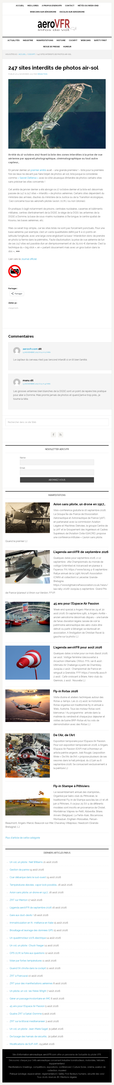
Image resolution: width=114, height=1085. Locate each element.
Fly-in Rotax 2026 (65, 691)
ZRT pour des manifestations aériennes (31, 983)
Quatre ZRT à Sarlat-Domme (26, 1013)
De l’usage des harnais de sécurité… (28, 1036)
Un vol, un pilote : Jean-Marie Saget (29, 1028)
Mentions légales (69, 1077)
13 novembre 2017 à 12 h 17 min (36, 352)
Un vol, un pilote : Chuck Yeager (27, 945)
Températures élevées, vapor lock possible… (33, 884)
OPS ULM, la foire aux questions (27, 953)
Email (22, 468)
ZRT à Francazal (19, 975)
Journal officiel (29, 259)
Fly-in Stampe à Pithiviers (71, 786)
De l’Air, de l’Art (64, 735)
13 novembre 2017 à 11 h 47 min (36, 384)
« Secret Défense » (28, 177)
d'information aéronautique (29, 1054)
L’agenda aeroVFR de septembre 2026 (81, 552)
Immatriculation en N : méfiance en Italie (31, 922)
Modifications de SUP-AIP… (24, 1044)
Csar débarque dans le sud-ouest (28, 877)
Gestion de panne (19, 869)
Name (23, 458)
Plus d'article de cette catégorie (22, 837)
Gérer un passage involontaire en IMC (30, 998)
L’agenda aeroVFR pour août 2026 (77, 647)
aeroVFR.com (49, 1054)
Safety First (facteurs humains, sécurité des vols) (81, 1074)
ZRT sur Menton (18, 900)
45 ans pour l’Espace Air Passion (76, 603)
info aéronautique (41, 1060)
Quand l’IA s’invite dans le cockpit (28, 968)
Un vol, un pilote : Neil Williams (26, 862)
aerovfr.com (30, 349)
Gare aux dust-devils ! (21, 915)
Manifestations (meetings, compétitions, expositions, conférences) (39, 1067)
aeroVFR (56, 25)
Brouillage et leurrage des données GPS (31, 930)
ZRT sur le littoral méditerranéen (27, 1021)
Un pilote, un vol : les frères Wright (28, 991)
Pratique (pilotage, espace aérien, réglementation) (33, 1074)
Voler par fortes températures (26, 960)
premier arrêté (38, 170)
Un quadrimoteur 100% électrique (28, 937)
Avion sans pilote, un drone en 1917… (79, 504)
